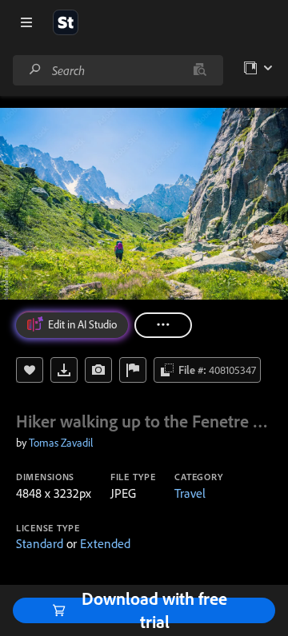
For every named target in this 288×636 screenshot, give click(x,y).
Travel (190, 493)
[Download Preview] (64, 370)
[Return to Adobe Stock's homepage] (65, 22)
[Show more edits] (163, 325)
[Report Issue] (132, 370)
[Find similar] (200, 70)
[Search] (35, 70)
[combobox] (118, 70)
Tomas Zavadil (61, 442)
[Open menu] (26, 22)
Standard (39, 543)
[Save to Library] (29, 370)
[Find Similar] (98, 370)
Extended (105, 543)
